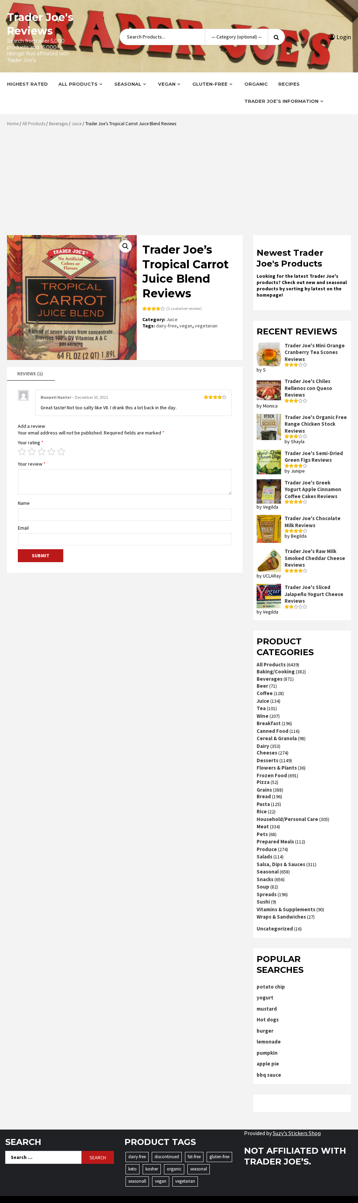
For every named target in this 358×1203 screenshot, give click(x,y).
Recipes (289, 84)
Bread (264, 796)
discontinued (167, 1157)
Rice (262, 811)
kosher (151, 1169)
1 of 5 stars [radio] (22, 451)
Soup (263, 886)
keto (132, 1169)
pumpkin (267, 1052)
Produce (267, 849)
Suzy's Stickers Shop (297, 1133)
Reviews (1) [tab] (30, 373)
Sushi (263, 901)
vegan (185, 326)
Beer (262, 685)
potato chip (271, 986)
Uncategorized (275, 928)
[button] (125, 246)
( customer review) (184, 308)
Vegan (167, 84)
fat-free (194, 1157)
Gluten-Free (210, 84)
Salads (264, 856)
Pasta (263, 804)
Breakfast (269, 723)
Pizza (263, 782)
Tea (261, 708)
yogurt (265, 997)
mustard (267, 1008)
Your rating (30, 442)
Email (23, 528)
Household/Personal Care (287, 819)
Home (13, 124)
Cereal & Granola (277, 738)
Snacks (265, 879)
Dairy (263, 746)
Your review (31, 464)
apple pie (268, 1063)
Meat (263, 826)
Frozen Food (272, 775)
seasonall (137, 1181)
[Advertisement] (181, 183)
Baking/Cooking (276, 671)
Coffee (265, 693)
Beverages (58, 124)
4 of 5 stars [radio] (51, 451)
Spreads (267, 894)
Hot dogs (268, 1019)
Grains (264, 789)
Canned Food (272, 731)
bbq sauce (269, 1074)
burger (265, 1030)
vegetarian (206, 326)
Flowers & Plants (277, 767)
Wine (262, 716)
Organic (256, 84)
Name (24, 503)
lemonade (269, 1041)
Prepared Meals (275, 841)
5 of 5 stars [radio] (61, 451)
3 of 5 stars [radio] (41, 451)
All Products (78, 84)
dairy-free (166, 326)
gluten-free (219, 1157)
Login (343, 37)
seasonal (198, 1169)
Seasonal (127, 84)
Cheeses (267, 752)
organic (174, 1169)
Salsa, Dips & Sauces (281, 864)
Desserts (267, 760)
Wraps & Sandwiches (281, 916)
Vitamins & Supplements (286, 909)
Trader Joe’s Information (281, 101)
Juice (76, 124)
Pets (262, 834)
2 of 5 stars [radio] (32, 451)
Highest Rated (27, 84)
